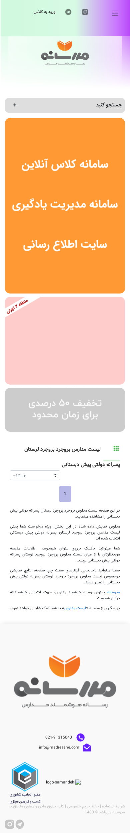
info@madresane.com (59, 747)
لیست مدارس (75, 608)
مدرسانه (113, 592)
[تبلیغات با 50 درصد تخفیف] (65, 410)
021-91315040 (59, 737)
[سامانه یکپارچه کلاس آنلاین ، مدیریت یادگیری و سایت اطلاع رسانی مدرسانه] (65, 206)
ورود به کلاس (44, 12)
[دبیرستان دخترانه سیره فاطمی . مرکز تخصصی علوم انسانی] (65, 341)
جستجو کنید (109, 105)
